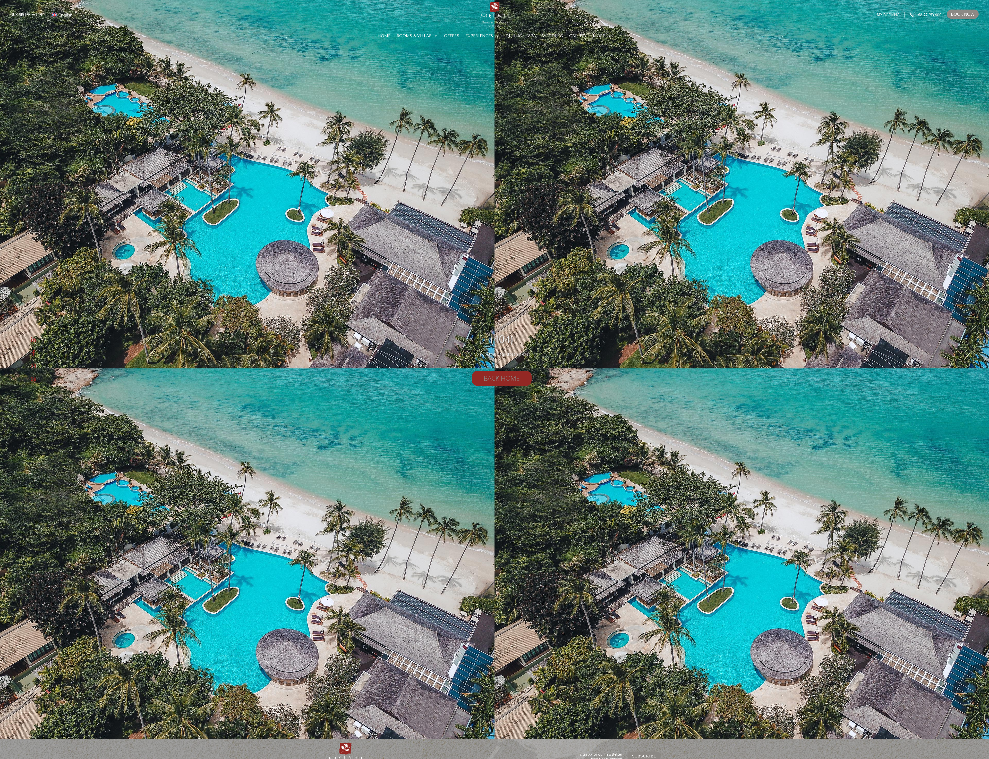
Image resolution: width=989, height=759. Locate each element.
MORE (599, 35)
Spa (532, 35)
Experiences (479, 35)
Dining (514, 35)
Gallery (578, 35)
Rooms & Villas (414, 35)
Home (384, 35)
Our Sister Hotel (26, 14)
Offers (451, 35)
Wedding (552, 35)
